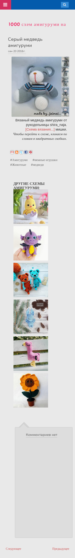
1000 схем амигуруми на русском (37, 27)
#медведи (37, 165)
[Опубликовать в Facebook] (26, 152)
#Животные (18, 165)
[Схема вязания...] (40, 129)
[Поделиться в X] (21, 152)
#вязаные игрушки (45, 160)
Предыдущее (60, 548)
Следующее (13, 548)
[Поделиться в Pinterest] (30, 152)
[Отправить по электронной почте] (12, 152)
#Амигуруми (19, 160)
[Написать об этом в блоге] (17, 152)
